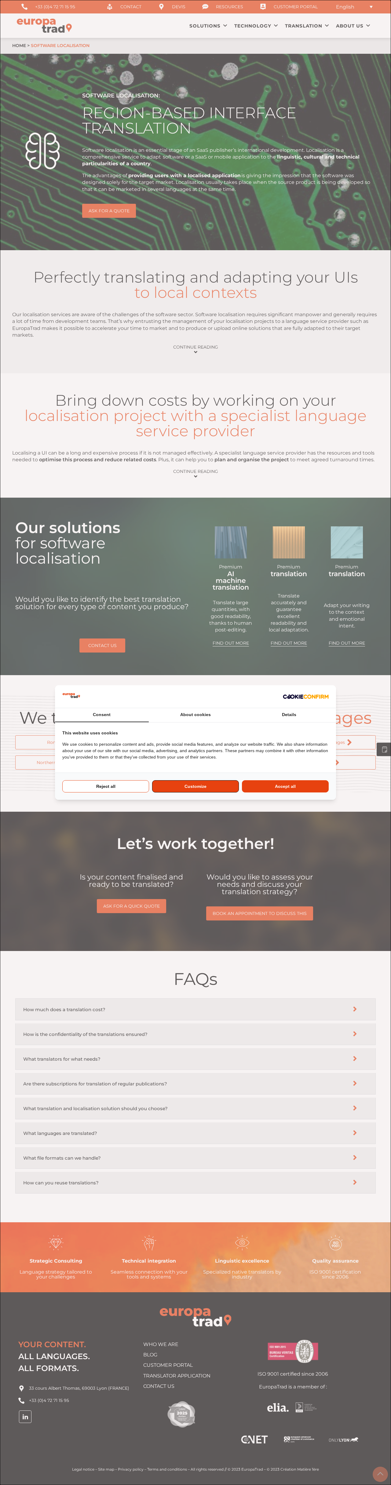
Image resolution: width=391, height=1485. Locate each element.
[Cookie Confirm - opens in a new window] (306, 696)
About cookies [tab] (195, 714)
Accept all (285, 786)
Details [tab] (289, 714)
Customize (195, 786)
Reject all (105, 786)
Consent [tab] (102, 714)
